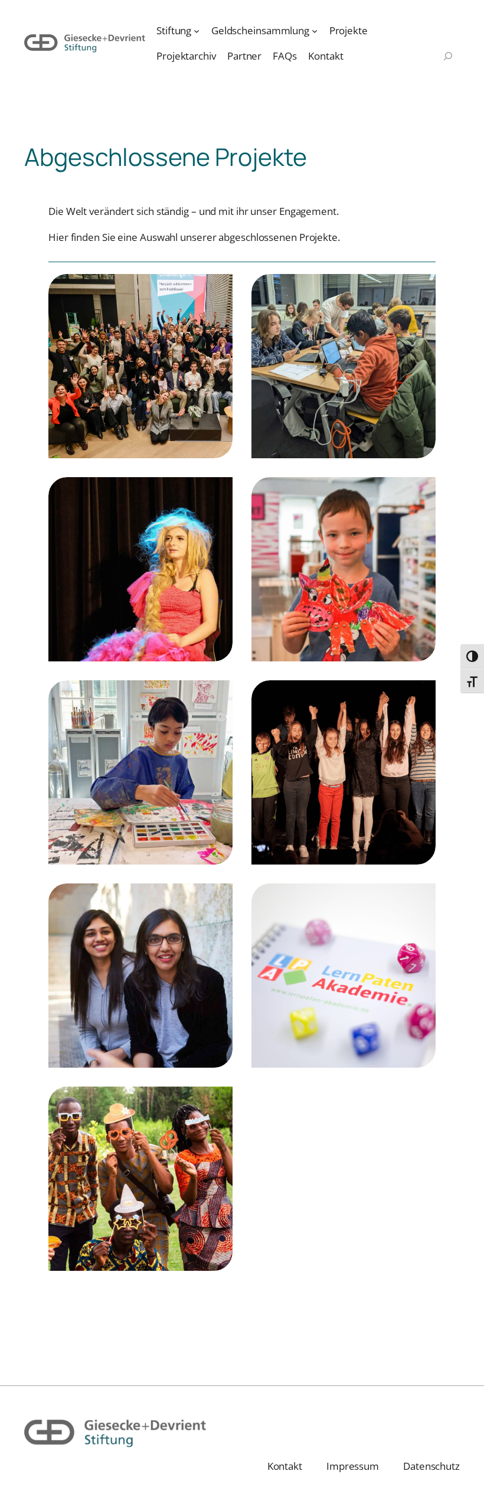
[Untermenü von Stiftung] (197, 31)
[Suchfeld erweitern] (448, 57)
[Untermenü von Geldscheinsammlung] (315, 31)
